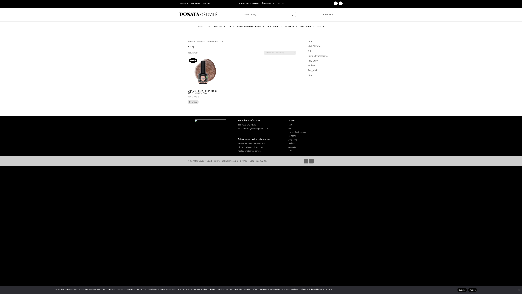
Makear (289, 26)
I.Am (200, 26)
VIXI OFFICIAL (215, 26)
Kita (319, 26)
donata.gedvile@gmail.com (255, 128)
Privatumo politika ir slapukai (251, 143)
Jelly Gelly (273, 26)
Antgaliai (305, 26)
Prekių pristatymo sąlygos (250, 151)
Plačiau (473, 290)
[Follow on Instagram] (341, 3)
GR (229, 26)
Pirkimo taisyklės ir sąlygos (250, 147)
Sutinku (462, 290)
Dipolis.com (256, 160)
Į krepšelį (193, 102)
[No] (518, 290)
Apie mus (183, 3)
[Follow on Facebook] (336, 3)
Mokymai (207, 3)
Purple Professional (249, 26)
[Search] (293, 14)
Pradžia (191, 41)
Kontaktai (195, 3)
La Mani (292, 135)
